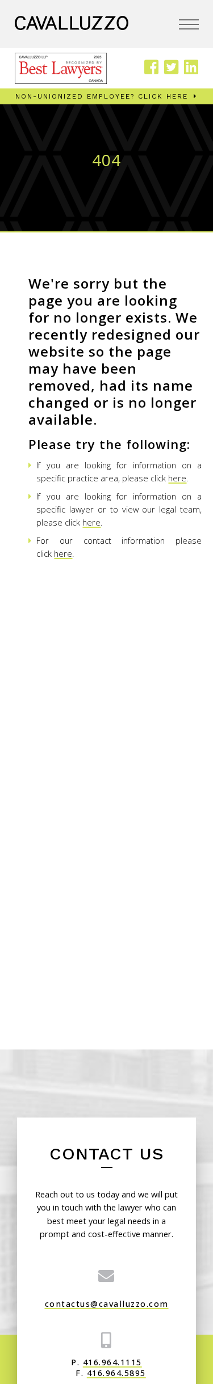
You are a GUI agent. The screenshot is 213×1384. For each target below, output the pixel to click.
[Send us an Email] (106, 1275)
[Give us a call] (106, 1340)
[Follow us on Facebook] (151, 68)
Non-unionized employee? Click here (101, 96)
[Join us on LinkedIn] (191, 68)
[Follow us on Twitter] (171, 68)
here (177, 478)
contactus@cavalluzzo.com (107, 1303)
